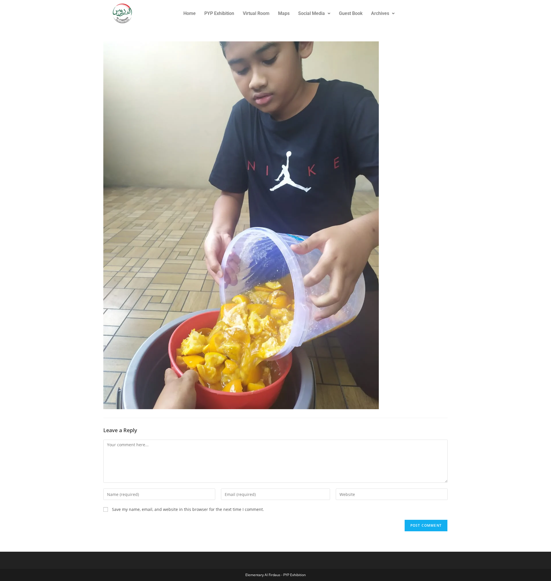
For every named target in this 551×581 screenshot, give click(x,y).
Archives (380, 13)
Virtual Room (256, 13)
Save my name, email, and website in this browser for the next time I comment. (188, 509)
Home (189, 13)
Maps (284, 13)
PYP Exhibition (219, 13)
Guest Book (350, 13)
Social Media (311, 13)
